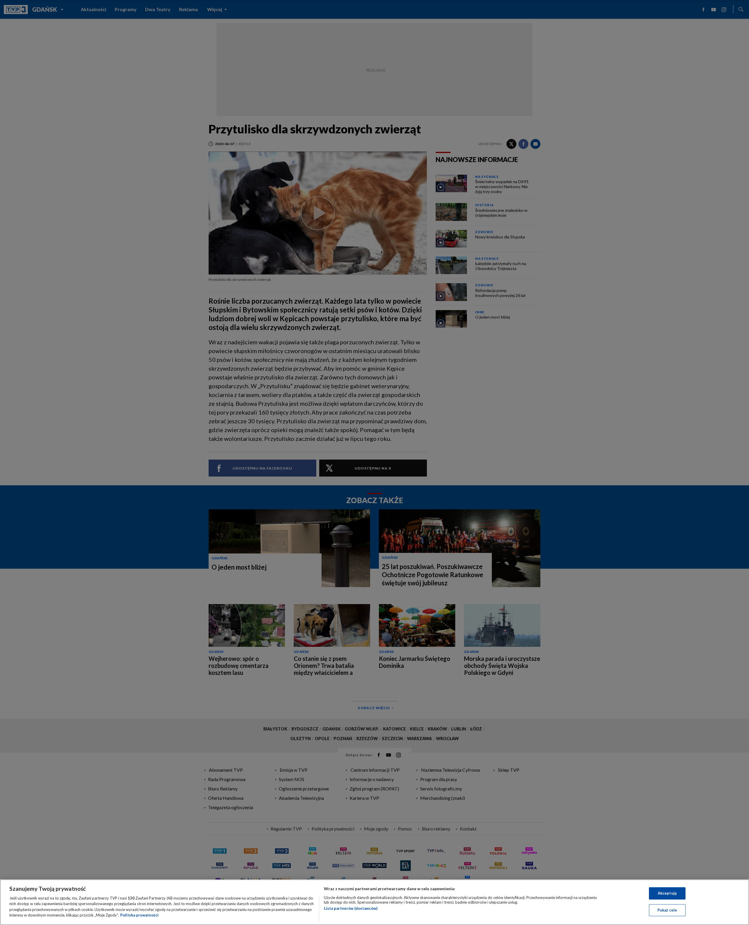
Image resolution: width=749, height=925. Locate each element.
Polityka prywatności (139, 915)
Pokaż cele (667, 909)
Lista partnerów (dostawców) (350, 908)
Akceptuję (667, 893)
